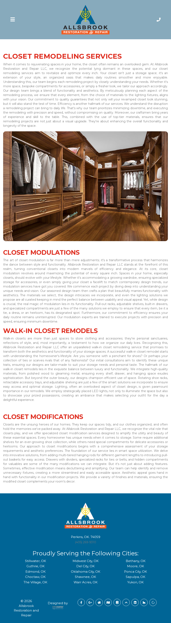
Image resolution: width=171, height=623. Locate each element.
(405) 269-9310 (85, 542)
